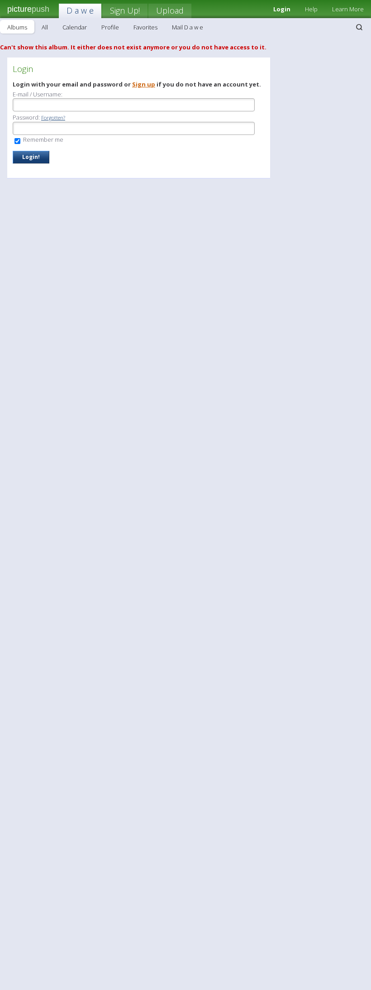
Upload (170, 10)
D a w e (80, 10)
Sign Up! (125, 10)
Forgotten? (53, 117)
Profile (110, 27)
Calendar (74, 27)
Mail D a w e (187, 27)
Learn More (348, 9)
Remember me (42, 139)
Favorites (145, 27)
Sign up (143, 84)
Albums (17, 27)
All (45, 27)
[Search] (359, 27)
